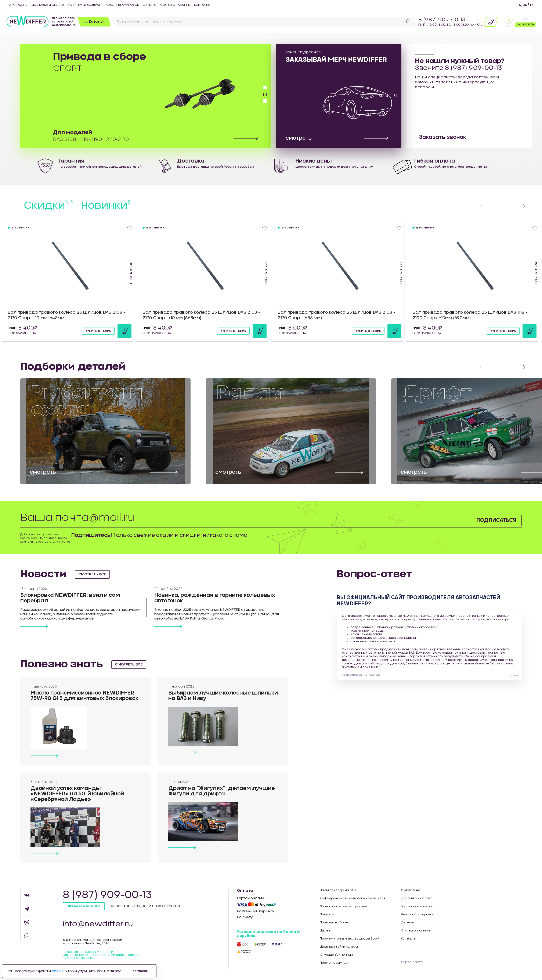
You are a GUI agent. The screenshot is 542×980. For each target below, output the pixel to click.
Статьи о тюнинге (175, 4)
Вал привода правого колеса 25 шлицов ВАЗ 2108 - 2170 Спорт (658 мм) (336, 315)
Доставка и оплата (48, 4)
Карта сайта (412, 962)
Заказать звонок (442, 137)
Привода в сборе (334, 922)
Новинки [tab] (106, 206)
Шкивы (325, 930)
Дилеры (149, 4)
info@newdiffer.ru (98, 924)
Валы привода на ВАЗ (338, 890)
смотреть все (92, 574)
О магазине (17, 4)
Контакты (202, 4)
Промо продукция (335, 962)
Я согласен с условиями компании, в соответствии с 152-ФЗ (45, 538)
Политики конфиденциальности (43, 538)
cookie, (58, 971)
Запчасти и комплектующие (343, 906)
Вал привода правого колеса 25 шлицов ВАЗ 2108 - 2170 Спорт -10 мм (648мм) (66, 315)
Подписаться (496, 520)
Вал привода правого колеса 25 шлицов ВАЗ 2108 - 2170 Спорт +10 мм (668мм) (201, 315)
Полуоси (327, 914)
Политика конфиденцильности (88, 952)
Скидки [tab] (49, 206)
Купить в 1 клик (98, 331)
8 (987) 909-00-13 (441, 19)
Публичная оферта (78, 957)
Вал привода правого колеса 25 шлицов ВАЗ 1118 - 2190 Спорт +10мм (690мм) (469, 315)
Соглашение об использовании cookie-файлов (101, 955)
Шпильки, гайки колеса (339, 946)
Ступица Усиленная (336, 954)
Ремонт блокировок (122, 4)
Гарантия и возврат (84, 4)
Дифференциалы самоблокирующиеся (352, 898)
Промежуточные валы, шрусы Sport (350, 938)
